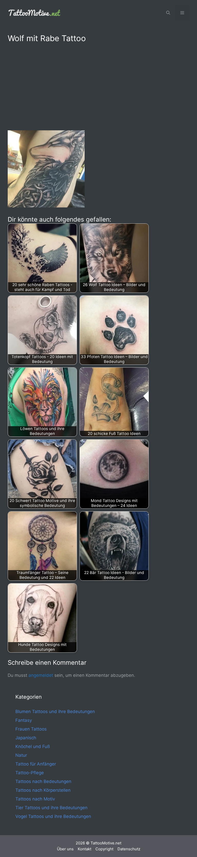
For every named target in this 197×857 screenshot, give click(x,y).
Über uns (65, 848)
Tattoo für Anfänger (35, 764)
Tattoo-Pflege (29, 772)
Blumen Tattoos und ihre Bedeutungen (55, 711)
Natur (21, 755)
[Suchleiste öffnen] (168, 13)
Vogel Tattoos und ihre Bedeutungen (53, 816)
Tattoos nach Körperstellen (43, 790)
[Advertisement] (98, 86)
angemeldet (40, 675)
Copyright (104, 848)
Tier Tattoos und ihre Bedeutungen (51, 807)
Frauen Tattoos (31, 729)
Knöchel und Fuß (32, 746)
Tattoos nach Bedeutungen (43, 781)
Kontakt (84, 848)
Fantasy (23, 720)
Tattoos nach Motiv (35, 798)
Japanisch (25, 737)
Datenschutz (128, 848)
